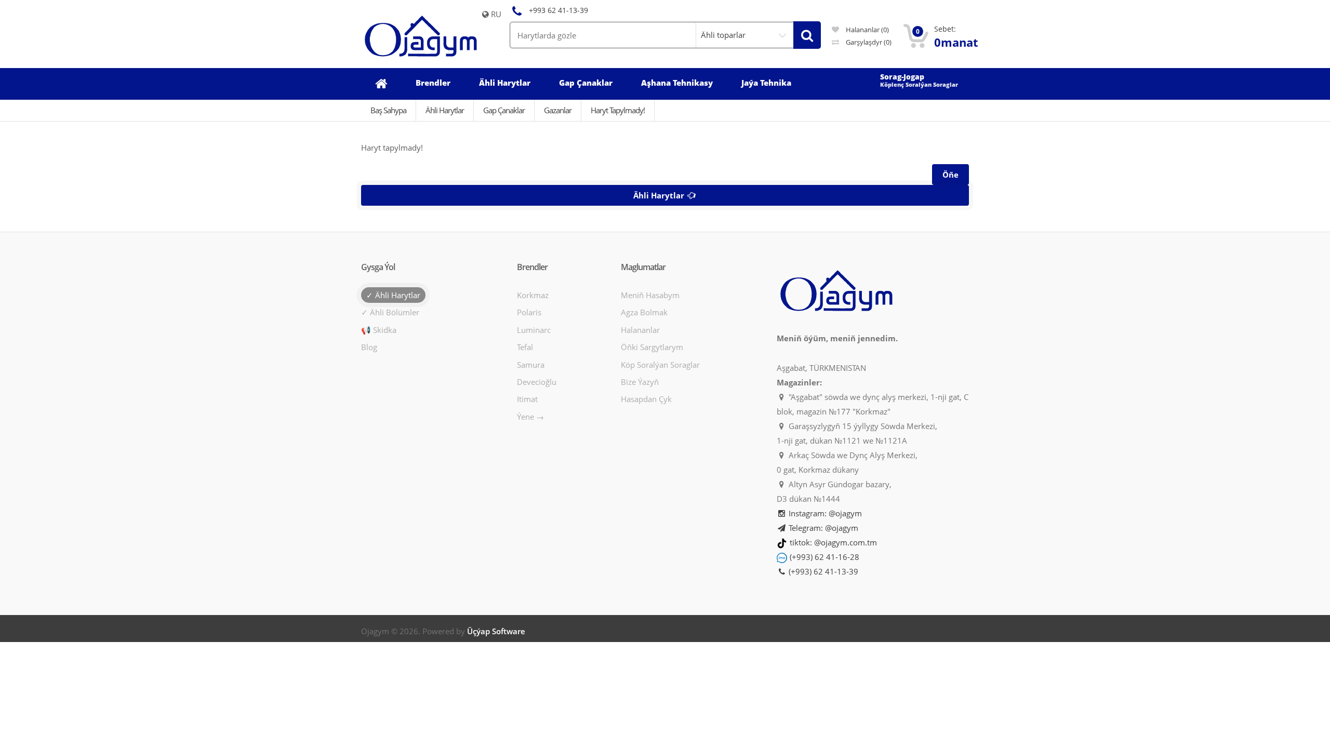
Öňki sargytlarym (652, 347)
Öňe (950, 174)
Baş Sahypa (388, 110)
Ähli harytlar (659, 195)
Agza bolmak (644, 312)
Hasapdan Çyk (646, 399)
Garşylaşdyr (868, 42)
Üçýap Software (496, 631)
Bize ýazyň (640, 382)
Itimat (527, 399)
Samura (530, 364)
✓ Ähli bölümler (390, 312)
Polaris (529, 312)
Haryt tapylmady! (618, 110)
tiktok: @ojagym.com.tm (833, 542)
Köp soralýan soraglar (660, 364)
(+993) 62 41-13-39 (822, 571)
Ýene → (530, 416)
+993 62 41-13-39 (558, 10)
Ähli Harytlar (444, 110)
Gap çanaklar (504, 110)
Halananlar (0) (866, 29)
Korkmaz (533, 295)
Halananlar (640, 330)
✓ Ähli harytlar (393, 295)
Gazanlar (557, 110)
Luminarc (534, 330)
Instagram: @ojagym (824, 513)
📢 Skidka (378, 330)
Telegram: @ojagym (822, 528)
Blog (369, 347)
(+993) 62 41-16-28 (824, 557)
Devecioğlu (536, 382)
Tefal (525, 347)
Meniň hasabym (650, 295)
